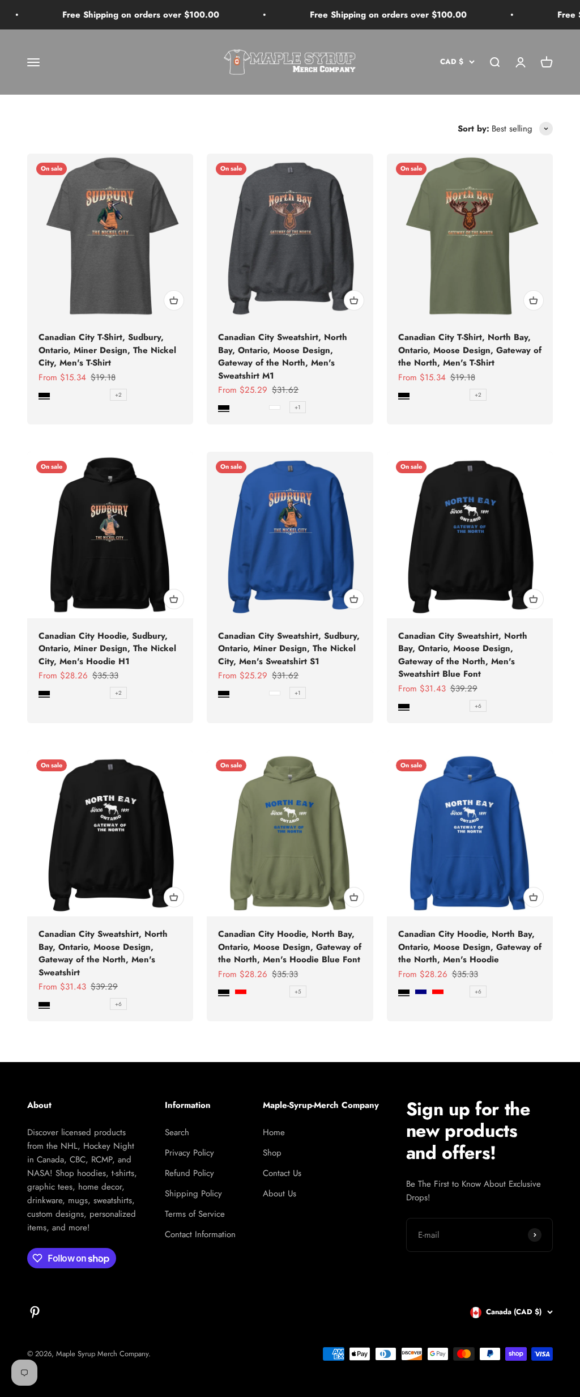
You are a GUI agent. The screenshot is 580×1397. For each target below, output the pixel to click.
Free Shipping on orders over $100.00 (118, 15)
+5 (298, 991)
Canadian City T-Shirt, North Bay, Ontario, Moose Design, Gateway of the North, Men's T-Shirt (469, 350)
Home (274, 1132)
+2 (118, 394)
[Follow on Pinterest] (34, 1312)
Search (177, 1132)
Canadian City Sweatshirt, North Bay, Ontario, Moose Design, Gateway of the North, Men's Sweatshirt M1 (282, 356)
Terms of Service (195, 1214)
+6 (478, 706)
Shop (272, 1153)
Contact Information (200, 1234)
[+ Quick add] (174, 300)
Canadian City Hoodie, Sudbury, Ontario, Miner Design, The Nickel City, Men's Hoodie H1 (107, 649)
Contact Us (282, 1173)
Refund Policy (189, 1173)
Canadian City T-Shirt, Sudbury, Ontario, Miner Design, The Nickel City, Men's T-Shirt (107, 350)
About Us (279, 1193)
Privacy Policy (189, 1153)
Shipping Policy (193, 1193)
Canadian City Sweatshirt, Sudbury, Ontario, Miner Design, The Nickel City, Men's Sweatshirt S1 (289, 649)
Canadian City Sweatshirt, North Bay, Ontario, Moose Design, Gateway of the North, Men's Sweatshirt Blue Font (462, 655)
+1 (298, 407)
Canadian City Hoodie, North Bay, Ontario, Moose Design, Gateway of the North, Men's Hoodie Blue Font (289, 947)
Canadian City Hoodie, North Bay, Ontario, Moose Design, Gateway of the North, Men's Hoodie (469, 947)
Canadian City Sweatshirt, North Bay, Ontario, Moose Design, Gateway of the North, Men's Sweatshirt (103, 953)
